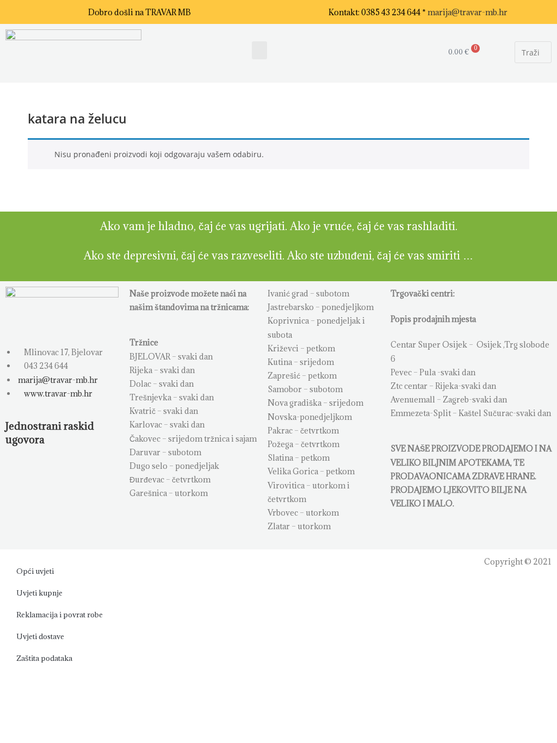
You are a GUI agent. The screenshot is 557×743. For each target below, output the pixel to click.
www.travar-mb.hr (57, 393)
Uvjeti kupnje (39, 593)
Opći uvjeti (35, 571)
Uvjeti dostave (40, 636)
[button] (259, 50)
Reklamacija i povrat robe (59, 615)
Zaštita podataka (44, 658)
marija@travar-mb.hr (468, 12)
